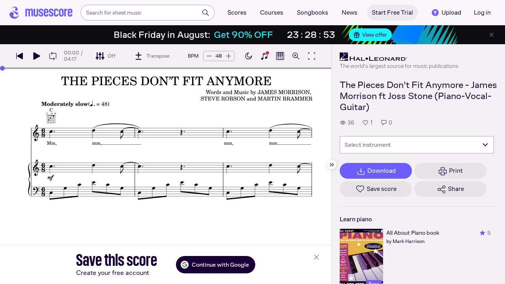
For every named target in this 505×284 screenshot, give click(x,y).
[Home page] (41, 12)
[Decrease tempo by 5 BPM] (209, 56)
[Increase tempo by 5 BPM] (228, 56)
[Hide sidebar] (332, 164)
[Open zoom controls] (296, 56)
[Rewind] (20, 56)
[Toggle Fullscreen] (312, 56)
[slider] (2, 68)
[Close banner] (491, 35)
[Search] (205, 12)
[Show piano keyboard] (264, 56)
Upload (451, 12)
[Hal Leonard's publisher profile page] (399, 56)
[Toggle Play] (36, 56)
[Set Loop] (53, 56)
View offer (374, 35)
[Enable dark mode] (248, 56)
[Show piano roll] (280, 56)
